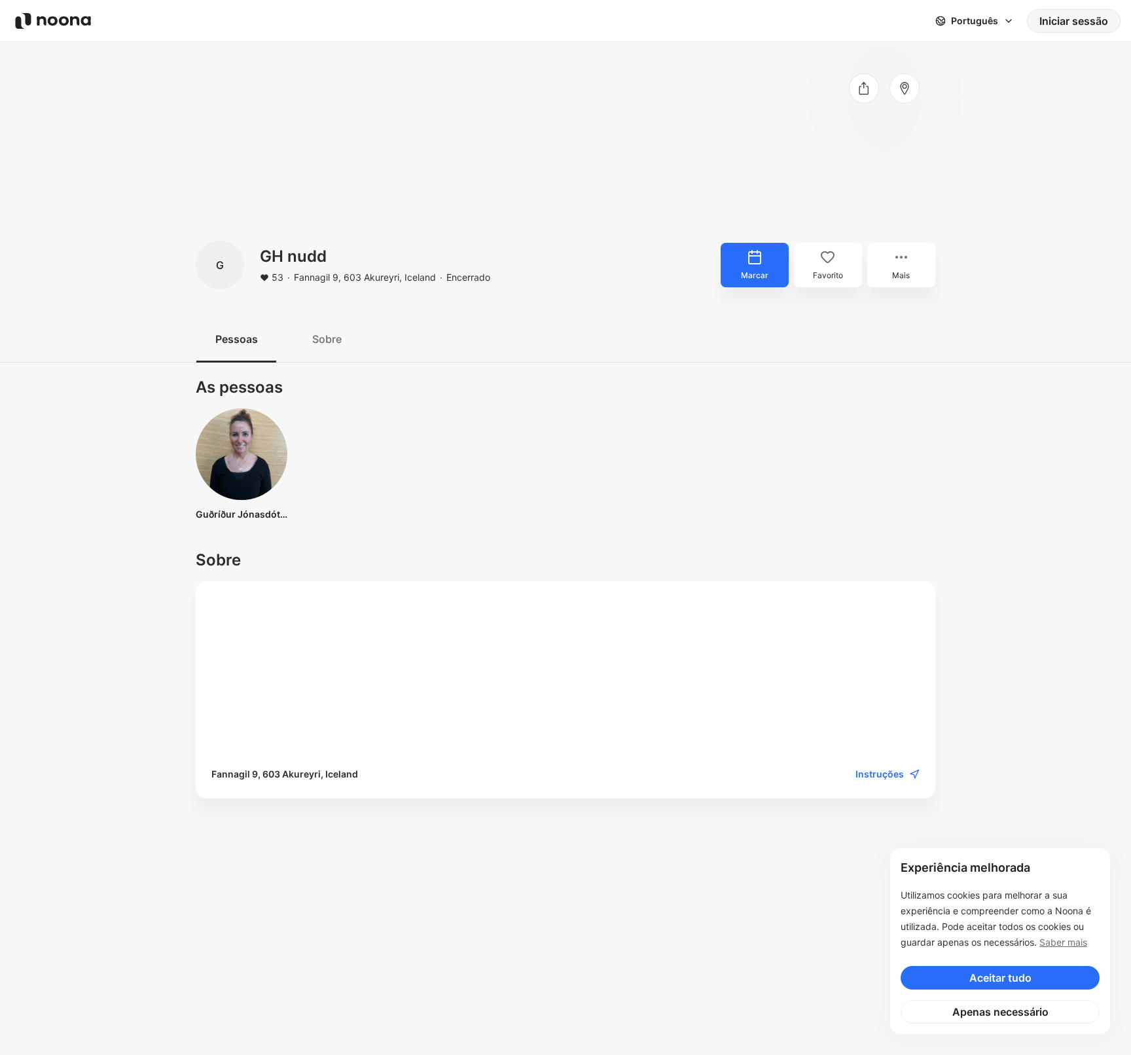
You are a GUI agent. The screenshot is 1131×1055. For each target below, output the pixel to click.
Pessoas (236, 339)
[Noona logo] (53, 21)
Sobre (327, 339)
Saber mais (1063, 942)
